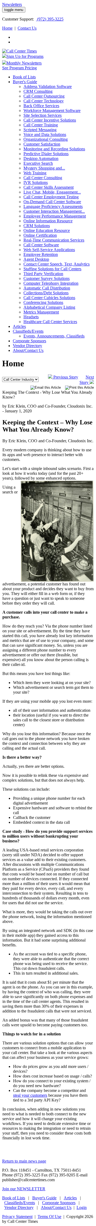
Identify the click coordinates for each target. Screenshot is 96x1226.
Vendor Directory (19, 1207)
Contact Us (27, 28)
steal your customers (30, 1095)
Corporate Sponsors (58, 1202)
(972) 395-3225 (49, 19)
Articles (70, 1198)
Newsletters (12, 4)
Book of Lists (13, 1198)
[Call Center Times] (19, 51)
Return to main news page (24, 1161)
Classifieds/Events (19, 1202)
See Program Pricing (19, 68)
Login (82, 1207)
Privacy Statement (17, 1216)
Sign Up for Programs (24, 56)
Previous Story (65, 377)
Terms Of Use (49, 1216)
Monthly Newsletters (24, 63)
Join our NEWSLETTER (23, 1189)
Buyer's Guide (44, 1198)
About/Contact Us (56, 1207)
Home (7, 28)
